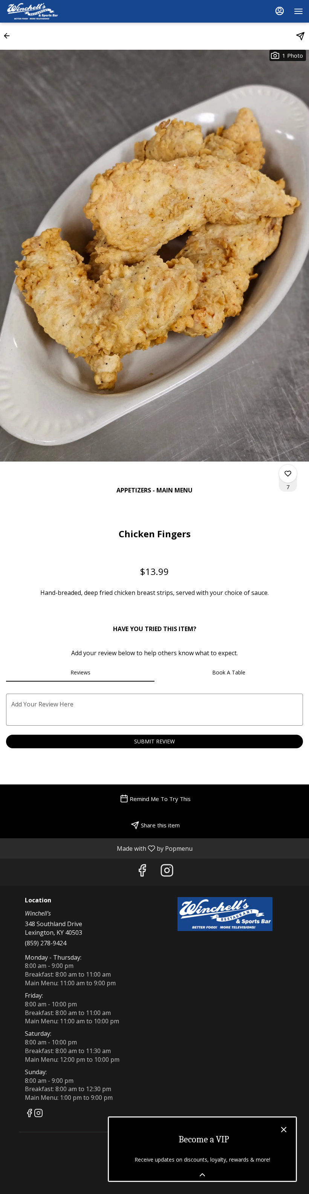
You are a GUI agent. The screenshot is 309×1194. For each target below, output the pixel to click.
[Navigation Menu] (298, 11)
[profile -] (279, 10)
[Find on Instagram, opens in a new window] (167, 872)
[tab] (80, 673)
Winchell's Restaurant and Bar (224, 914)
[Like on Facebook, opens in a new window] (142, 872)
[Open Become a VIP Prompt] (202, 1174)
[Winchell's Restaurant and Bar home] (40, 11)
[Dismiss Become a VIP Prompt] (284, 1130)
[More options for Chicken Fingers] (288, 474)
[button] (9, 36)
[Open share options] (300, 36)
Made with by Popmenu (99, 848)
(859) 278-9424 (45, 943)
